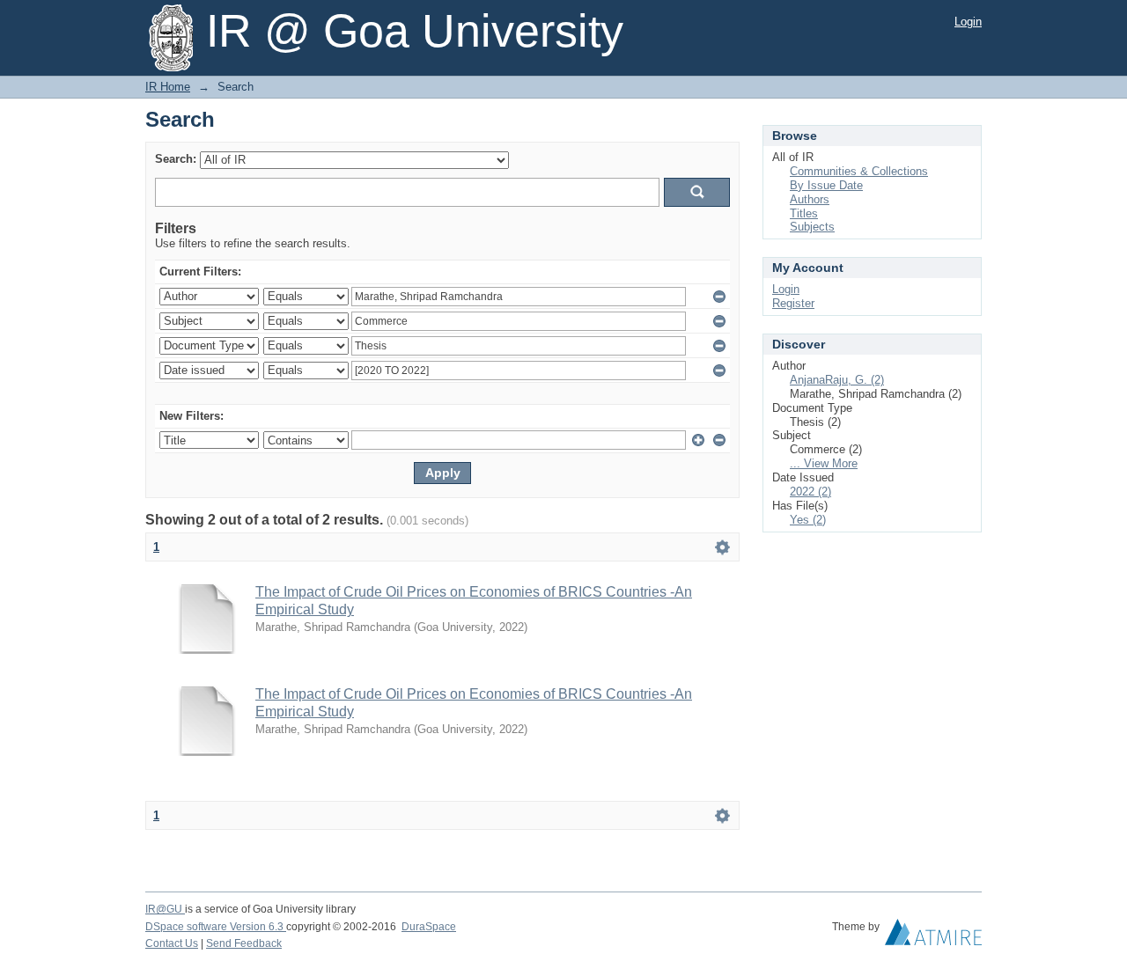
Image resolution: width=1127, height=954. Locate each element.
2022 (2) (810, 491)
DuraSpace (428, 927)
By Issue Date (826, 185)
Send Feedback (244, 943)
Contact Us (171, 943)
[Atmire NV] (933, 936)
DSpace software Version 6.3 (215, 927)
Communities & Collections (859, 171)
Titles (804, 213)
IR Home (167, 86)
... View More (824, 463)
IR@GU (165, 909)
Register (793, 303)
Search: (175, 158)
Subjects (812, 226)
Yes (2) (808, 519)
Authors (809, 199)
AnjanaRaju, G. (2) (837, 379)
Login (968, 21)
